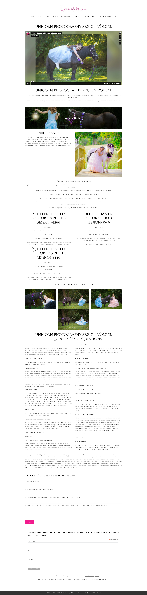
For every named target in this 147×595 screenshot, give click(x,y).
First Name (31, 551)
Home (32, 16)
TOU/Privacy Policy (105, 16)
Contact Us (78, 16)
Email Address (32, 541)
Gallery (39, 16)
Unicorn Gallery (73, 118)
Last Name (31, 559)
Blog (87, 16)
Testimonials (66, 16)
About (47, 16)
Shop (93, 16)
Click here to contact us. (84, 389)
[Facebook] (115, 16)
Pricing (55, 16)
